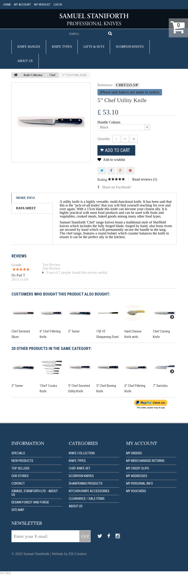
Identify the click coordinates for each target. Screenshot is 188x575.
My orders (134, 453)
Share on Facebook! (116, 187)
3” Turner (74, 331)
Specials (18, 453)
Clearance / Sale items (87, 499)
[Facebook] (108, 536)
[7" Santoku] (165, 367)
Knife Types (62, 46)
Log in (58, 4)
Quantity (103, 139)
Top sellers (20, 468)
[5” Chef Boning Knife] (108, 367)
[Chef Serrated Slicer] (23, 313)
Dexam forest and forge (30, 502)
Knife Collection (82, 453)
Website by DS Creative (69, 554)
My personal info (139, 483)
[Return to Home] (15, 75)
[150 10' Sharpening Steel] (108, 313)
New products (22, 461)
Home (7, 4)
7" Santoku (160, 386)
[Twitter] (99, 536)
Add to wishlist (113, 160)
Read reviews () (144, 179)
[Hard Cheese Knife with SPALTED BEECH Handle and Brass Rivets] (136, 313)
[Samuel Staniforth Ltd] (94, 19)
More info (25, 198)
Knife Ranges (28, 46)
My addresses (136, 476)
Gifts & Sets (93, 46)
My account (22, 4)
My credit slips (137, 468)
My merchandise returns (145, 461)
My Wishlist (42, 4)
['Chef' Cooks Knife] (51, 367)
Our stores (20, 476)
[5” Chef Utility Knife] (51, 122)
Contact (18, 483)
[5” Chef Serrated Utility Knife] (80, 367)
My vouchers (136, 491)
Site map (17, 510)
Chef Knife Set (79, 468)
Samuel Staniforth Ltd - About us (34, 493)
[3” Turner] (80, 313)
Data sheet (26, 208)
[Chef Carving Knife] (165, 313)
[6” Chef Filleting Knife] (51, 313)
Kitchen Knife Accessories (89, 491)
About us (25, 61)
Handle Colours (109, 122)
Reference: (105, 85)
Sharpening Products (85, 483)
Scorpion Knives (130, 46)
